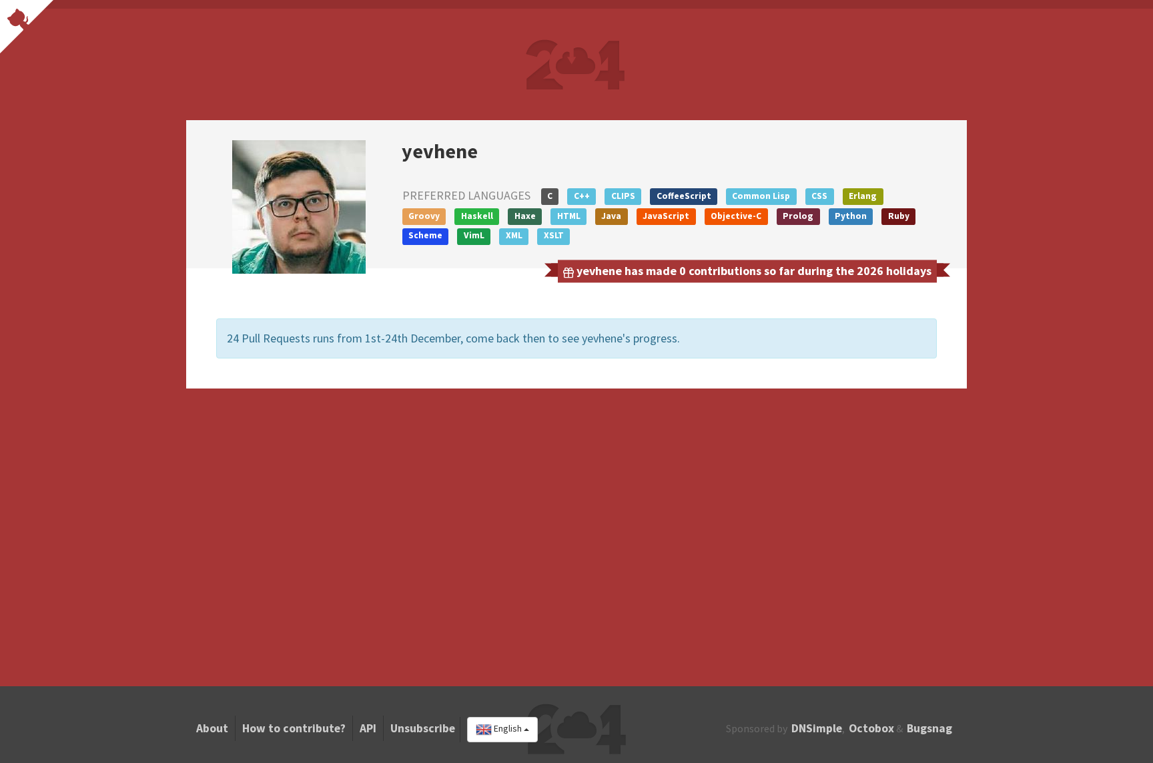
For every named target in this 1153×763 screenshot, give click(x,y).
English (508, 729)
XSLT (554, 235)
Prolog (798, 216)
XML (514, 235)
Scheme (425, 235)
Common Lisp (761, 196)
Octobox (871, 728)
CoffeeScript (684, 196)
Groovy (424, 216)
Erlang (863, 196)
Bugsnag (929, 728)
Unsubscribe (422, 728)
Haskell (477, 216)
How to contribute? (294, 728)
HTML (569, 216)
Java (611, 216)
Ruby (898, 216)
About (212, 728)
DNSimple (816, 728)
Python (851, 216)
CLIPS (623, 196)
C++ (582, 196)
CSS (819, 196)
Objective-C (736, 216)
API (368, 728)
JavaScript (666, 216)
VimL (474, 235)
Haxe (525, 216)
